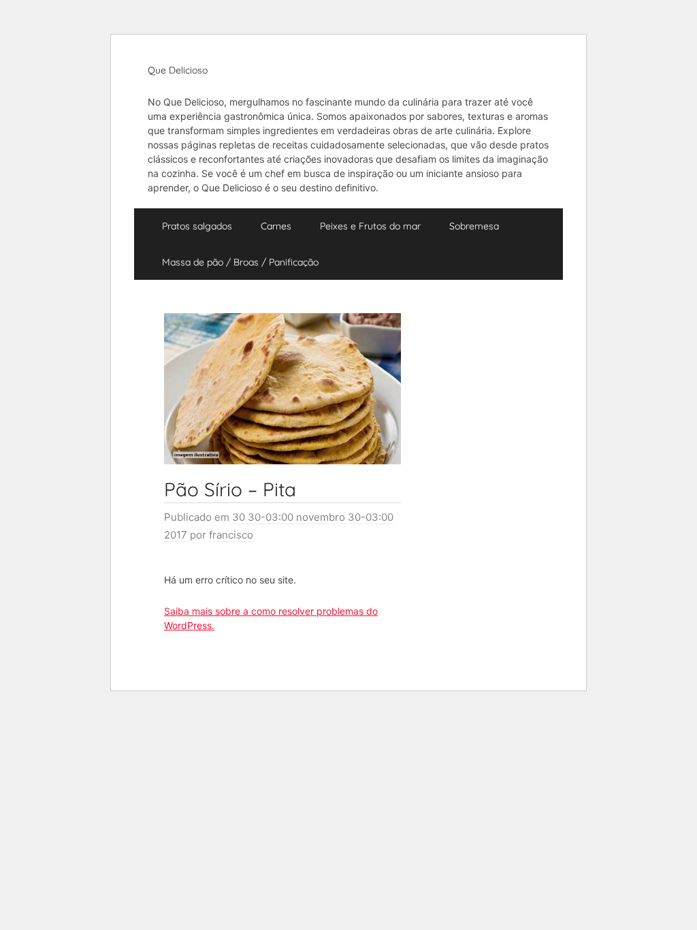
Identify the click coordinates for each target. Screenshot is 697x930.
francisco (231, 534)
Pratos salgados (197, 226)
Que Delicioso (178, 70)
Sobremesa (474, 226)
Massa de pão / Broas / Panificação (240, 262)
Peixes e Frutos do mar (370, 226)
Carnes (276, 226)
